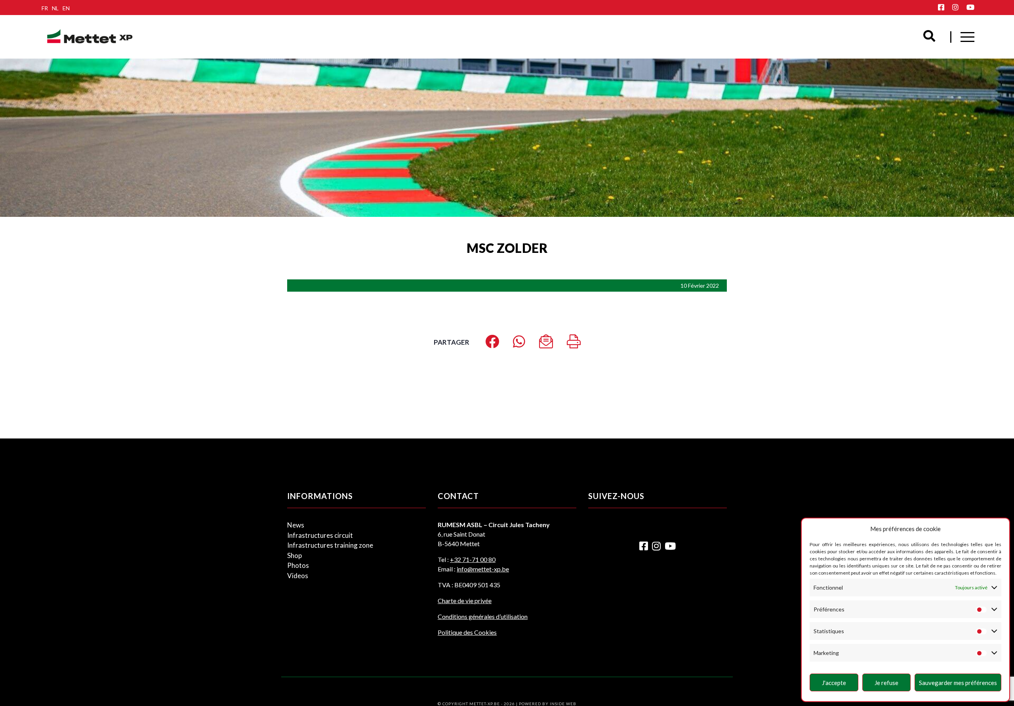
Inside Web (563, 703)
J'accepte (834, 682)
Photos (298, 565)
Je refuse (886, 682)
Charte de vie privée (465, 600)
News (295, 525)
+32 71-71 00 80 (473, 559)
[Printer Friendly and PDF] (574, 344)
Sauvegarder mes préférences (958, 682)
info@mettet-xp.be (483, 569)
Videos (297, 575)
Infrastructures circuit (320, 535)
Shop (294, 555)
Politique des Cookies (467, 632)
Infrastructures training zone (330, 545)
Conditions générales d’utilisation (483, 616)
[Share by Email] (546, 344)
